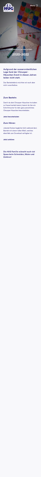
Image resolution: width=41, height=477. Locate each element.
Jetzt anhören (8, 139)
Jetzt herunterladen (11, 116)
